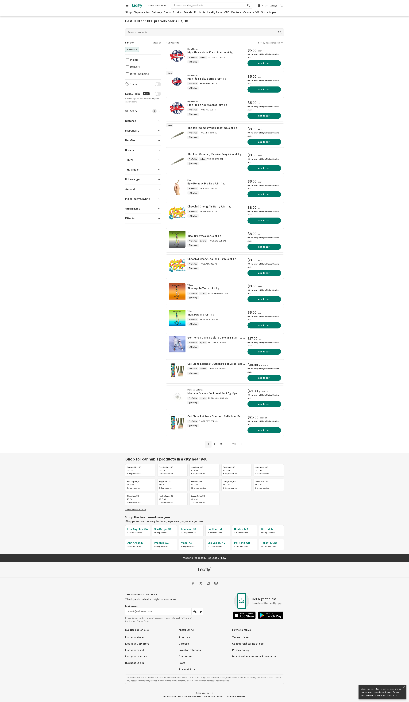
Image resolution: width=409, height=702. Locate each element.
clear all (157, 43)
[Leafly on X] (200, 583)
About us (184, 637)
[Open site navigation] (127, 6)
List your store (134, 637)
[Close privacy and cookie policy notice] (404, 687)
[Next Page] (241, 444)
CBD (226, 12)
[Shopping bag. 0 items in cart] (282, 6)
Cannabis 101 (251, 12)
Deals (167, 12)
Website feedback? (204, 557)
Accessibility (187, 669)
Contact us (185, 656)
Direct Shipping (139, 73)
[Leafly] (137, 6)
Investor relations (190, 650)
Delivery (157, 12)
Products (199, 12)
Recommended (273, 43)
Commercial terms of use (248, 643)
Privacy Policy (377, 695)
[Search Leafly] (249, 6)
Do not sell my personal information (254, 656)
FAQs (182, 662)
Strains (177, 12)
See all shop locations (135, 509)
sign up (197, 611)
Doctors (236, 12)
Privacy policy (240, 650)
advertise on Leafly (157, 5)
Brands (188, 12)
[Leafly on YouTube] (216, 583)
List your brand (134, 650)
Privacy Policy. (143, 621)
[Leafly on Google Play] (270, 615)
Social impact (269, 12)
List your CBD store (137, 643)
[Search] (280, 32)
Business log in (134, 662)
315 (234, 444)
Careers (184, 643)
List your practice (136, 656)
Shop (128, 12)
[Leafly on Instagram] (208, 583)
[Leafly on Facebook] (193, 583)
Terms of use (240, 637)
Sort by (261, 43)
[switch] (158, 84)
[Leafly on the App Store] (244, 615)
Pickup (134, 59)
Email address (132, 606)
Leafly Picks (214, 12)
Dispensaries (142, 12)
